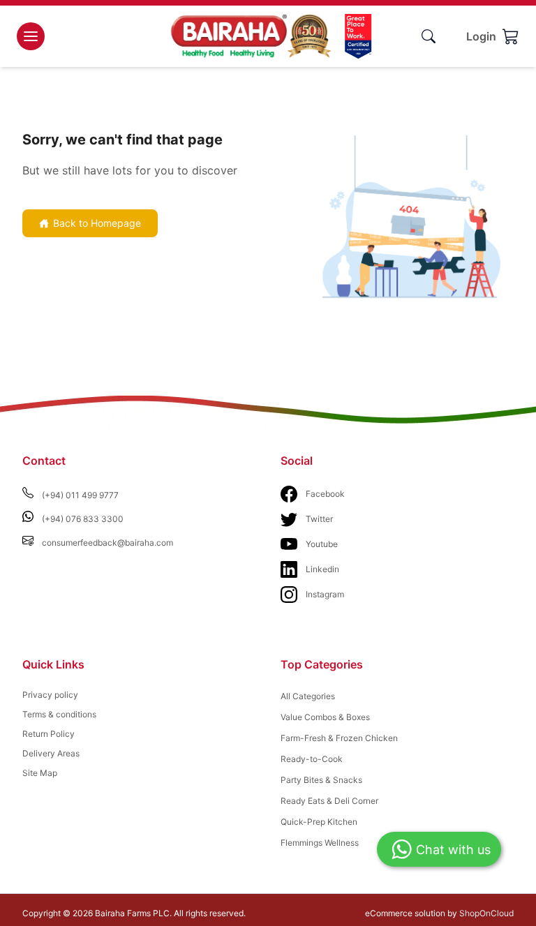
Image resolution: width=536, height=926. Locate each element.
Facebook (325, 493)
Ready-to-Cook (312, 759)
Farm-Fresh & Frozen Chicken (339, 738)
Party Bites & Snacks (321, 780)
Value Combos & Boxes (325, 717)
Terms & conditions (59, 714)
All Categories (308, 696)
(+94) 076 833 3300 (83, 519)
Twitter (319, 519)
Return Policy (48, 734)
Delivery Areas (51, 753)
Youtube (322, 544)
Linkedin (322, 569)
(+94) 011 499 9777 (80, 495)
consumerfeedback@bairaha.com (107, 542)
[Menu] (31, 36)
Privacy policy (50, 694)
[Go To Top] (487, 890)
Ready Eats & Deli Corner (329, 801)
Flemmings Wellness (320, 842)
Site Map (39, 773)
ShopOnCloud (486, 913)
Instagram (325, 594)
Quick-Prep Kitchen (319, 821)
